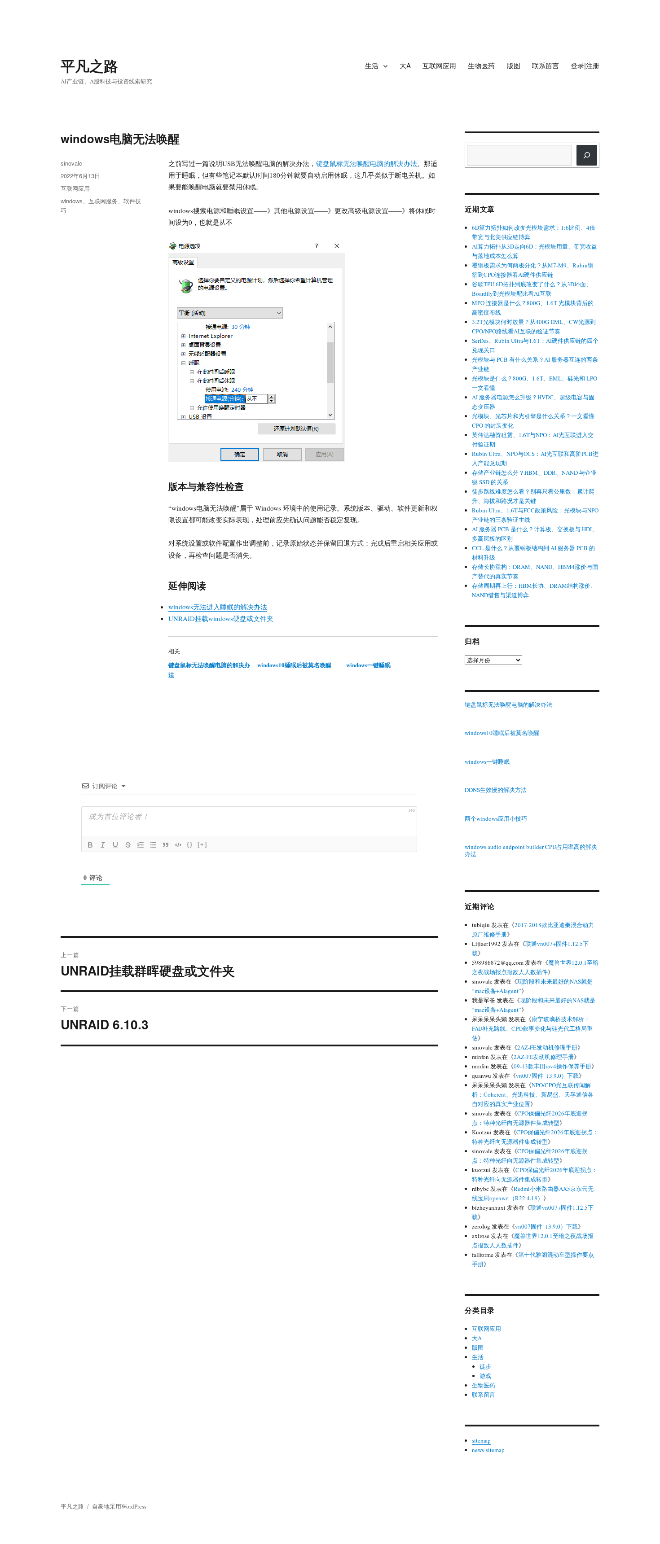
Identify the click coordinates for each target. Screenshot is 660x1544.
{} (190, 844)
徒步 (485, 1366)
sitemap (481, 1440)
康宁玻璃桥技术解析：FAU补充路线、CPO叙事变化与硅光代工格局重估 (532, 1028)
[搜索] (586, 155)
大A (405, 65)
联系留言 (545, 65)
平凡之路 (89, 65)
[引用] (165, 845)
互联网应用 (439, 65)
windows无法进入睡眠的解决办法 (217, 606)
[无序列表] (153, 845)
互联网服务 (103, 201)
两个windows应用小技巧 (496, 818)
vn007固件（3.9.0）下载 (547, 1076)
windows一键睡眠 (368, 664)
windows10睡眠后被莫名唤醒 (294, 664)
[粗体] (90, 845)
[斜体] (103, 845)
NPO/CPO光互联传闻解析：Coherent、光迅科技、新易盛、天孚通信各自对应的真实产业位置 (533, 1094)
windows (72, 201)
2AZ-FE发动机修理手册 (547, 1047)
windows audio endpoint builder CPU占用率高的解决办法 (531, 850)
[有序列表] (140, 845)
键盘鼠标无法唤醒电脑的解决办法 (366, 163)
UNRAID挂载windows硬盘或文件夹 (220, 618)
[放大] (333, 251)
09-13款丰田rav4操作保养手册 (552, 1066)
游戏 (485, 1376)
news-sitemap (488, 1450)
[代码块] (178, 845)
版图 (513, 65)
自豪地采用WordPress (119, 1506)
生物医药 (481, 65)
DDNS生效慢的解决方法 (496, 790)
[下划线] (115, 845)
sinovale (71, 163)
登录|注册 (585, 65)
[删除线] (128, 845)
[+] (202, 844)
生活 (371, 65)
